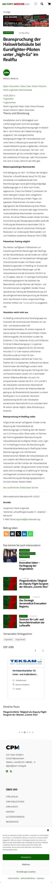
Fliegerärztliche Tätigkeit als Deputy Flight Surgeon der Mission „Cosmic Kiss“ (33, 583)
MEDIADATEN (12, 821)
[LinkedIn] (7, 771)
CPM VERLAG (12, 796)
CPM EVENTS (12, 806)
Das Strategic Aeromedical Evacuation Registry (32, 603)
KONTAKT (10, 811)
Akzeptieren (26, 857)
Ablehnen (26, 864)
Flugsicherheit (9, 102)
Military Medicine (10, 78)
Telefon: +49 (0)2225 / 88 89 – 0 (20, 762)
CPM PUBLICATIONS (15, 801)
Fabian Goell (25, 86)
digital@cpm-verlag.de (16, 765)
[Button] (49, 4)
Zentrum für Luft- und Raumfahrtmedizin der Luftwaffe (32, 622)
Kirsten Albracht (39, 86)
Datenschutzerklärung (28, 878)
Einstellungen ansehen (26, 871)
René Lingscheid (10, 89)
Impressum (40, 878)
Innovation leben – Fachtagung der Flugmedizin (29, 565)
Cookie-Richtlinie (13, 878)
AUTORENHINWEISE (15, 816)
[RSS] (11, 771)
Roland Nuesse (25, 89)
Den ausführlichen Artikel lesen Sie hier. (20, 487)
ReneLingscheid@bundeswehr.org (25, 519)
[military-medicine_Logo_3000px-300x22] (15, 4)
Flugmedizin (8, 98)
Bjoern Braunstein (11, 86)
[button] (48, 830)
